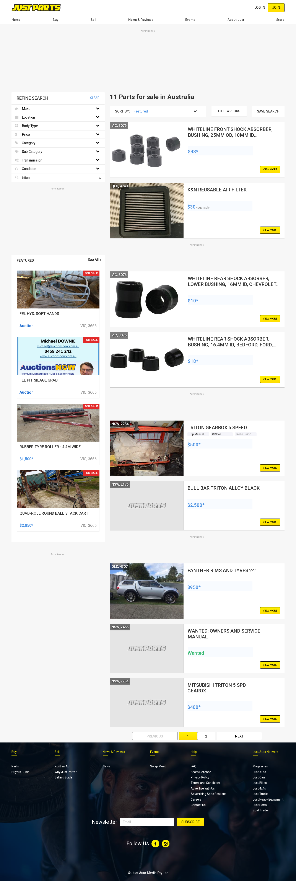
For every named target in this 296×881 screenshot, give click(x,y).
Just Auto (259, 772)
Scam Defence (201, 772)
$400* (194, 707)
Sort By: (122, 111)
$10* (193, 300)
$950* (194, 587)
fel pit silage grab (39, 380)
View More (270, 169)
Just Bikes (260, 783)
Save (268, 111)
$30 (191, 207)
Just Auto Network (265, 752)
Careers (196, 799)
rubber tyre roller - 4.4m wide (50, 446)
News (106, 766)
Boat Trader (261, 810)
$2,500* (196, 505)
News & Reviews (140, 20)
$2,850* (26, 525)
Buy (55, 20)
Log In (259, 7)
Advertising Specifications (208, 794)
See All (93, 260)
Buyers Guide (20, 772)
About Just (236, 20)
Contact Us (198, 805)
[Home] (36, 7)
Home (16, 20)
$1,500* (26, 459)
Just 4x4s (259, 788)
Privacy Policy (200, 777)
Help (194, 752)
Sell (93, 20)
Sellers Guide (63, 777)
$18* (193, 361)
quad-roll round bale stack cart (54, 513)
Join (276, 7)
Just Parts (260, 805)
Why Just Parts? (66, 772)
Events (190, 20)
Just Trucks (260, 794)
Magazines (260, 766)
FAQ (193, 766)
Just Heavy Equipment (268, 799)
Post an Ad (62, 766)
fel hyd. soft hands (39, 313)
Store (280, 20)
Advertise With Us (203, 788)
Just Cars (259, 777)
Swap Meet (158, 766)
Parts (15, 766)
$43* (193, 151)
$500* (194, 444)
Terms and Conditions (206, 783)
